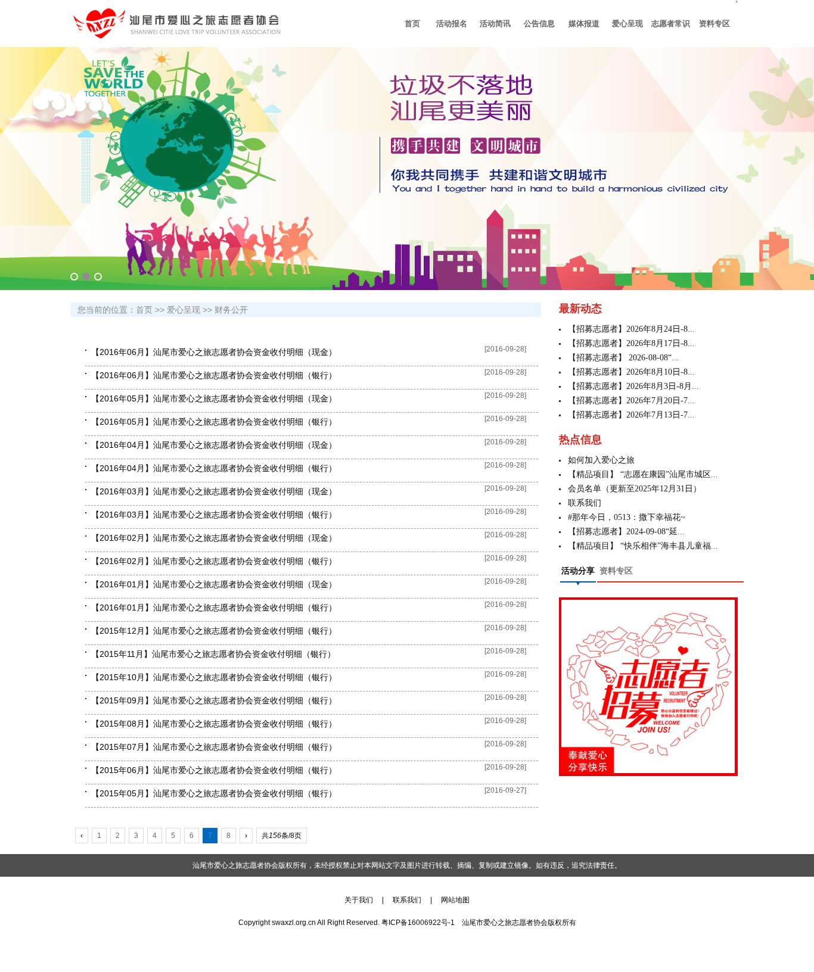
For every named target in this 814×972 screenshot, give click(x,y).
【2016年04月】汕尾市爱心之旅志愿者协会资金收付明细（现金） (214, 445)
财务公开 (231, 309)
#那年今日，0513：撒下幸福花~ (626, 517)
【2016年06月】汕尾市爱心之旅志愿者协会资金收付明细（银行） (214, 375)
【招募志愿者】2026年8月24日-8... (631, 329)
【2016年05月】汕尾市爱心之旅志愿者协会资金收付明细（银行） (214, 421)
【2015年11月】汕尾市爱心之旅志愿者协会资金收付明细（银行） (213, 654)
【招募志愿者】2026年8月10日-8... (631, 371)
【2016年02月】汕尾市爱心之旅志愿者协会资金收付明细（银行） (214, 561)
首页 (144, 309)
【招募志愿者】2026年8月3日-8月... (633, 386)
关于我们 (362, 900)
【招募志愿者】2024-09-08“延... (626, 531)
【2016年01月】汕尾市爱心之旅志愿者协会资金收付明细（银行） (214, 607)
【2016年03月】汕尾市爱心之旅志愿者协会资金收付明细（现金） (214, 491)
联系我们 (584, 503)
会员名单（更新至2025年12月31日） (634, 488)
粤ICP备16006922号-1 (418, 922)
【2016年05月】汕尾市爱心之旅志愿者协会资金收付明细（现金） (214, 398)
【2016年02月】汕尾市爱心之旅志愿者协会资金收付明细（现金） (214, 538)
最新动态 (580, 308)
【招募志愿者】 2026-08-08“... (623, 357)
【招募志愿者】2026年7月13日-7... (631, 414)
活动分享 (578, 570)
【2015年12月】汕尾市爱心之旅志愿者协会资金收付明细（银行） (214, 630)
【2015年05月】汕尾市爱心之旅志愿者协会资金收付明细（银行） (214, 793)
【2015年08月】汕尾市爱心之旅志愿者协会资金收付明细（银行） (214, 723)
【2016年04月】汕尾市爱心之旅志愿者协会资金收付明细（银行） (214, 468)
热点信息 (580, 440)
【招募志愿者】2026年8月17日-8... (631, 343)
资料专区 (616, 570)
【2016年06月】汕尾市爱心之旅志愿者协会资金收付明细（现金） (214, 352)
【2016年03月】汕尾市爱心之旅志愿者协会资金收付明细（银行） (214, 514)
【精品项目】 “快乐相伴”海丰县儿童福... (643, 545)
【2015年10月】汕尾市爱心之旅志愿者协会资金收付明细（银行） (214, 677)
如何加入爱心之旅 (601, 460)
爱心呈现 (183, 309)
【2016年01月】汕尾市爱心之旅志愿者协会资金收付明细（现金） (214, 584)
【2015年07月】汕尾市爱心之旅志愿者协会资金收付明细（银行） (214, 747)
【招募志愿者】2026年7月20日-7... (631, 400)
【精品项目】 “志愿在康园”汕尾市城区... (643, 474)
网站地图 (455, 900)
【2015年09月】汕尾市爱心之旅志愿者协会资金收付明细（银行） (214, 700)
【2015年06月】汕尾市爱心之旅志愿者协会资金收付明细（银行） (214, 770)
